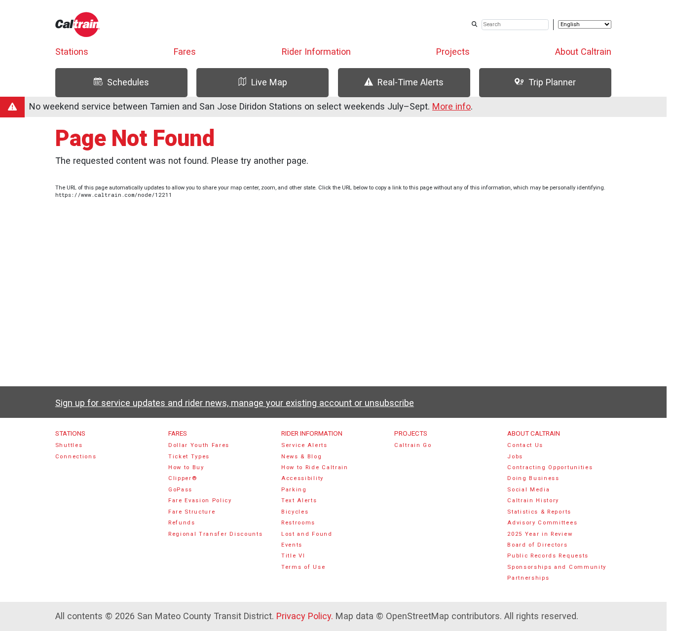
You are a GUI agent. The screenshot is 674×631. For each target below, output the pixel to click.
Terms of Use (303, 567)
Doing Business (533, 478)
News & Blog (301, 456)
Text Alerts (299, 500)
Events (291, 545)
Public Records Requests (548, 556)
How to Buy (186, 467)
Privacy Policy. (304, 616)
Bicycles (294, 512)
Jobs (515, 456)
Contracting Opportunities (550, 467)
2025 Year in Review (539, 534)
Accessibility (302, 478)
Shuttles (68, 445)
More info (451, 106)
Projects (453, 51)
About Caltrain (583, 51)
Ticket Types (189, 456)
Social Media (528, 489)
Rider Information (316, 51)
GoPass (180, 489)
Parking (294, 489)
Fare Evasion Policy (200, 500)
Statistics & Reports (539, 512)
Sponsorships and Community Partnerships (556, 572)
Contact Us (525, 445)
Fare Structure (192, 512)
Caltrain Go (413, 445)
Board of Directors (537, 545)
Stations (71, 51)
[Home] (77, 24)
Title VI (293, 556)
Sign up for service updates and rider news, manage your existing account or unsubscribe (234, 403)
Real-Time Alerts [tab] (410, 82)
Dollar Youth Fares (198, 445)
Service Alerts (304, 445)
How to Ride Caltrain (314, 467)
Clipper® (182, 478)
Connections (76, 456)
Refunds (181, 523)
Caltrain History (533, 500)
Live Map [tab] (269, 82)
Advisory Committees (542, 523)
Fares (185, 51)
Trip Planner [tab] (552, 82)
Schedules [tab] (128, 82)
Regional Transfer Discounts (215, 534)
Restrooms (298, 523)
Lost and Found (307, 534)
